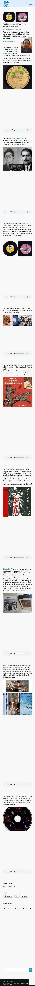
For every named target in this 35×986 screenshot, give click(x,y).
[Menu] (29, 3)
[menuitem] (25, 3)
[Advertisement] (17, 945)
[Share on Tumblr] (19, 908)
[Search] (25, 3)
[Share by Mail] (30, 908)
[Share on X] (8, 908)
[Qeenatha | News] (14, 3)
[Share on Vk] (23, 908)
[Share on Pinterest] (12, 908)
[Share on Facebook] (4, 908)
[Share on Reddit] (27, 908)
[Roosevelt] (15, 17)
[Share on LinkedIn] (16, 908)
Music (11, 29)
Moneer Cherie (18, 29)
